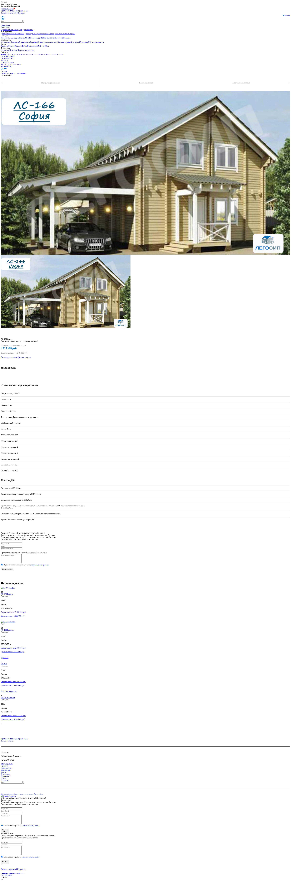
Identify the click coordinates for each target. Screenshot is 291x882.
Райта (24, 46)
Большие (66, 38)
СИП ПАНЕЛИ (7, 58)
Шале (47, 46)
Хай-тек (41, 46)
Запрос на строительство (23, 794)
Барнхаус (4, 46)
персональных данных (40, 565)
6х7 (21, 54)
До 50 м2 (18, 38)
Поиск (287, 15)
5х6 (11, 54)
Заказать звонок (7, 13)
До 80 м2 (26, 38)
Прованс (18, 46)
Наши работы (6, 768)
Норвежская (22, 50)
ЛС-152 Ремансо (7, 630)
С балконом (5, 42)
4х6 (5, 54)
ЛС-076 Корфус (7, 594)
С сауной (76, 42)
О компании (5, 774)
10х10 (56, 54)
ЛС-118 (4, 664)
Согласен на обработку (21, 825)
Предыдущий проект (50, 83)
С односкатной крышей (28, 42)
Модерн (11, 46)
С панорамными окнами (47, 42)
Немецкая (13, 50)
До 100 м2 (34, 38)
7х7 (35, 54)
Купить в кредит (24, 357)
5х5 (8, 54)
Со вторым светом (96, 42)
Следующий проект (241, 83)
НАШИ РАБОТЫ (8, 56)
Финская (30, 50)
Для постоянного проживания (12, 34)
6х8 (24, 54)
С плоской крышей (65, 42)
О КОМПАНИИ (7, 62)
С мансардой (17, 30)
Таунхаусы (39, 34)
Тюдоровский (32, 46)
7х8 (38, 54)
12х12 (61, 54)
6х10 (31, 54)
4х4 (2, 54)
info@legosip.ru (19, 13)
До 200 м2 (59, 38)
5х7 (15, 54)
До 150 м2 (51, 38)
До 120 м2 (42, 38)
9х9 (51, 54)
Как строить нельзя (5, 777)
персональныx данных (30, 857)
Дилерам (4, 9)
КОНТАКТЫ (6, 66)
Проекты (4, 766)
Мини (3, 38)
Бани (46, 34)
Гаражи (51, 34)
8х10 (48, 54)
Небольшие (10, 38)
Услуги (3, 772)
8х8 (41, 54)
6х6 (18, 54)
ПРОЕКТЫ (5, 26)
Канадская (5, 50)
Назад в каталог (146, 83)
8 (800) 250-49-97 (7, 11)
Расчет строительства (9, 357)
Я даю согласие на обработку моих (26, 565)
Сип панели (5, 770)
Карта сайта (38, 794)
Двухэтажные (28, 30)
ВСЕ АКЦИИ (6, 875)
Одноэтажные (6, 30)
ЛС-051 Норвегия (8, 698)
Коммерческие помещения (65, 34)
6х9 (27, 54)
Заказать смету (7, 569)
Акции (11, 9)
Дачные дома (30, 34)
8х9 (44, 54)
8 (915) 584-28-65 (21, 11)
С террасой (84, 42)
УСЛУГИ (4, 60)
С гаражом (14, 42)
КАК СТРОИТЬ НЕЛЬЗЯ (11, 64)
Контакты (5, 780)
